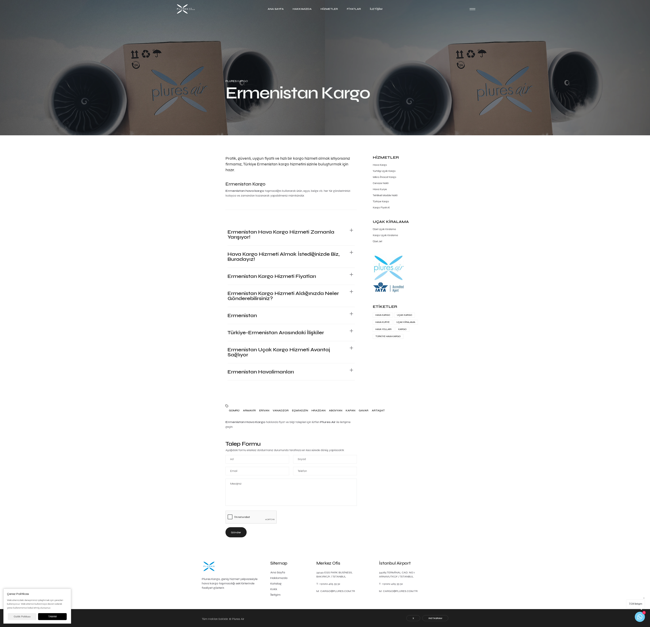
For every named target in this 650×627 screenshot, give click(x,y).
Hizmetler (329, 8)
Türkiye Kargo (381, 201)
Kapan (350, 410)
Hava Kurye (380, 189)
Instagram (435, 618)
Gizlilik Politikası (22, 616)
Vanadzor (281, 410)
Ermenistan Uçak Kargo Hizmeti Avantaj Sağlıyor (279, 352)
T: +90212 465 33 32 (328, 583)
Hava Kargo (380, 164)
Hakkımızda (302, 8)
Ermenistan (242, 315)
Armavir (249, 410)
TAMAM (52, 616)
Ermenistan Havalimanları (261, 372)
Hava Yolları (383, 329)
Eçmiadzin (300, 410)
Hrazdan (318, 410)
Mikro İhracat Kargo (384, 177)
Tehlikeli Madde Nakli (385, 195)
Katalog (275, 583)
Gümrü (234, 410)
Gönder (236, 532)
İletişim (376, 8)
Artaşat (378, 410)
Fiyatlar (354, 8)
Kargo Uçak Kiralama (385, 235)
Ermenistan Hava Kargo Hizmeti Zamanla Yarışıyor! (281, 234)
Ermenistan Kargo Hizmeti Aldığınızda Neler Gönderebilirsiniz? (283, 295)
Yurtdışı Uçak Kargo (384, 171)
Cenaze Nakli (380, 183)
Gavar (363, 410)
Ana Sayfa (276, 8)
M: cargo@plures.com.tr (335, 591)
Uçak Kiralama (405, 322)
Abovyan (335, 410)
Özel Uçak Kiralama (384, 229)
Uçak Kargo (404, 315)
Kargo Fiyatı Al (381, 207)
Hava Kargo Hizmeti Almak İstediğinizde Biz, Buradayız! (284, 256)
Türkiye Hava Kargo (388, 336)
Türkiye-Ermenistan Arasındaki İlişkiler (276, 332)
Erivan (264, 410)
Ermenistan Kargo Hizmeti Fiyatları (272, 276)
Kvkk (273, 589)
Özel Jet (377, 241)
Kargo (402, 329)
